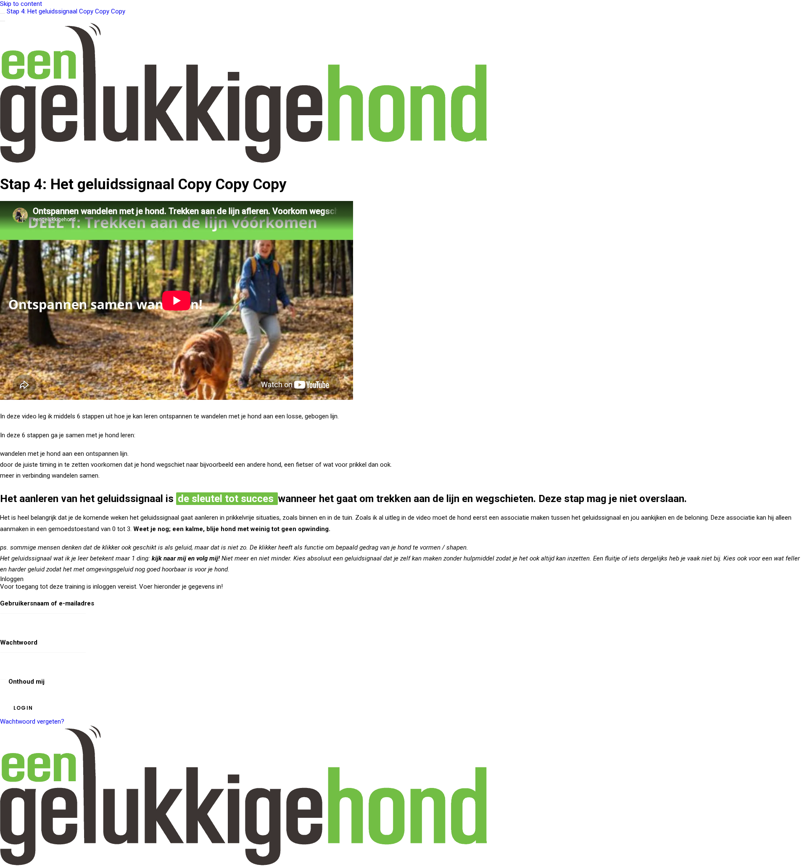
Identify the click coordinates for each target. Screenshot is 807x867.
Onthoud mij (26, 681)
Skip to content (21, 4)
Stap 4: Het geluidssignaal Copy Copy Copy (66, 11)
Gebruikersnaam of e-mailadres (47, 603)
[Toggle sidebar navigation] (2, 13)
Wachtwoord (18, 642)
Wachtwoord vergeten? (32, 721)
